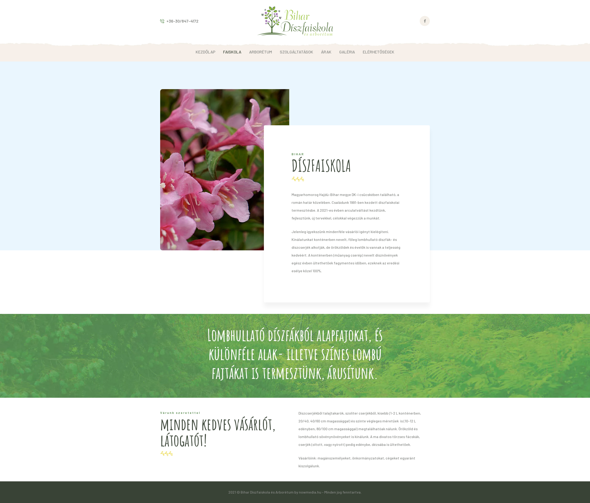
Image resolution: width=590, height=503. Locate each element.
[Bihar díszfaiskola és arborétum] (295, 20)
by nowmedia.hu (307, 492)
